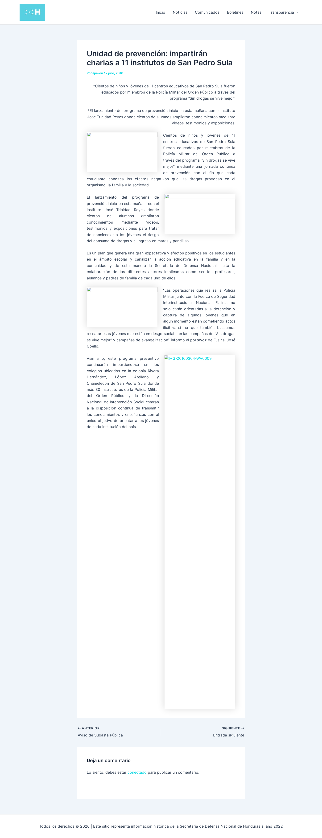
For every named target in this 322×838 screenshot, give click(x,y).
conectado (137, 772)
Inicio (160, 12)
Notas (256, 12)
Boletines (235, 12)
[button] (296, 12)
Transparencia (281, 12)
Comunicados (207, 12)
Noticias (180, 12)
